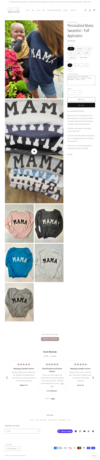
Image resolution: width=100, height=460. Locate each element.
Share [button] (71, 154)
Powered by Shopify (21, 455)
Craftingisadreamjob (12, 455)
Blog (37, 420)
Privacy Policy (43, 420)
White (86, 53)
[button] (85, 10)
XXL (70, 70)
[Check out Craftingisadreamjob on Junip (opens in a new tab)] (53, 399)
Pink (71, 53)
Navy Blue (80, 49)
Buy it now (81, 105)
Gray (89, 49)
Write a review (50, 339)
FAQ (69, 420)
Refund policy (62, 420)
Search (32, 420)
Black (71, 49)
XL (87, 65)
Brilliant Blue (84, 57)
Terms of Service (52, 420)
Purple (78, 53)
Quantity (69, 88)
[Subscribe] (38, 431)
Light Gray (72, 57)
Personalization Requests (73, 74)
